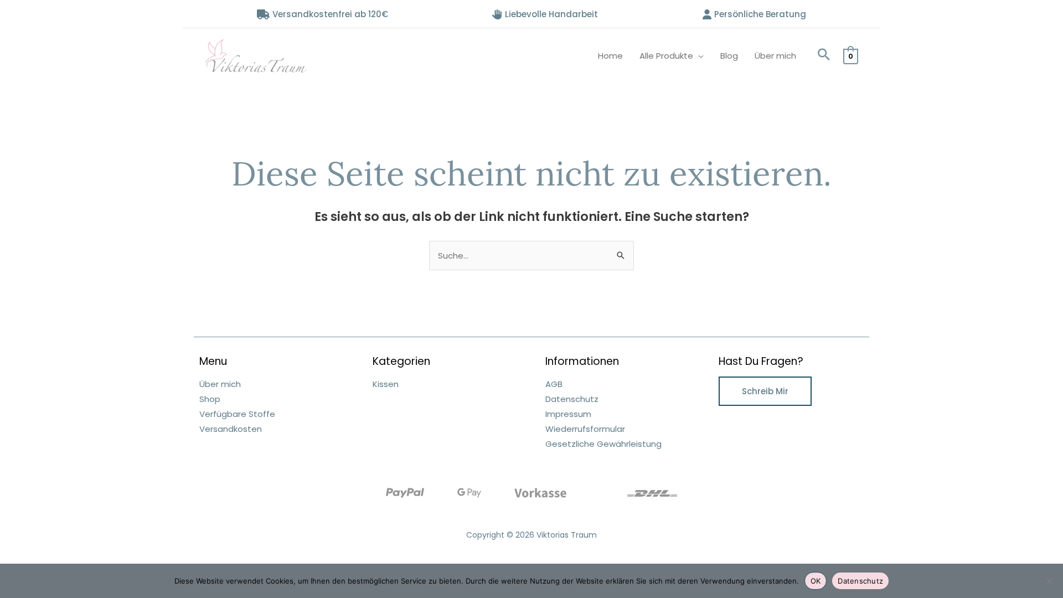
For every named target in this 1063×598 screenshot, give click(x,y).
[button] (824, 56)
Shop (209, 399)
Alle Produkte (666, 55)
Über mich (775, 55)
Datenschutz (571, 399)
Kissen (386, 384)
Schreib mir (765, 391)
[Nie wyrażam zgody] (1049, 580)
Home (610, 55)
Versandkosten (230, 429)
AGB (554, 384)
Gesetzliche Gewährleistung (603, 444)
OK (816, 580)
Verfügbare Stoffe (237, 414)
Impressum (568, 414)
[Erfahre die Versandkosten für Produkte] (652, 492)
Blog (729, 55)
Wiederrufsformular (585, 429)
